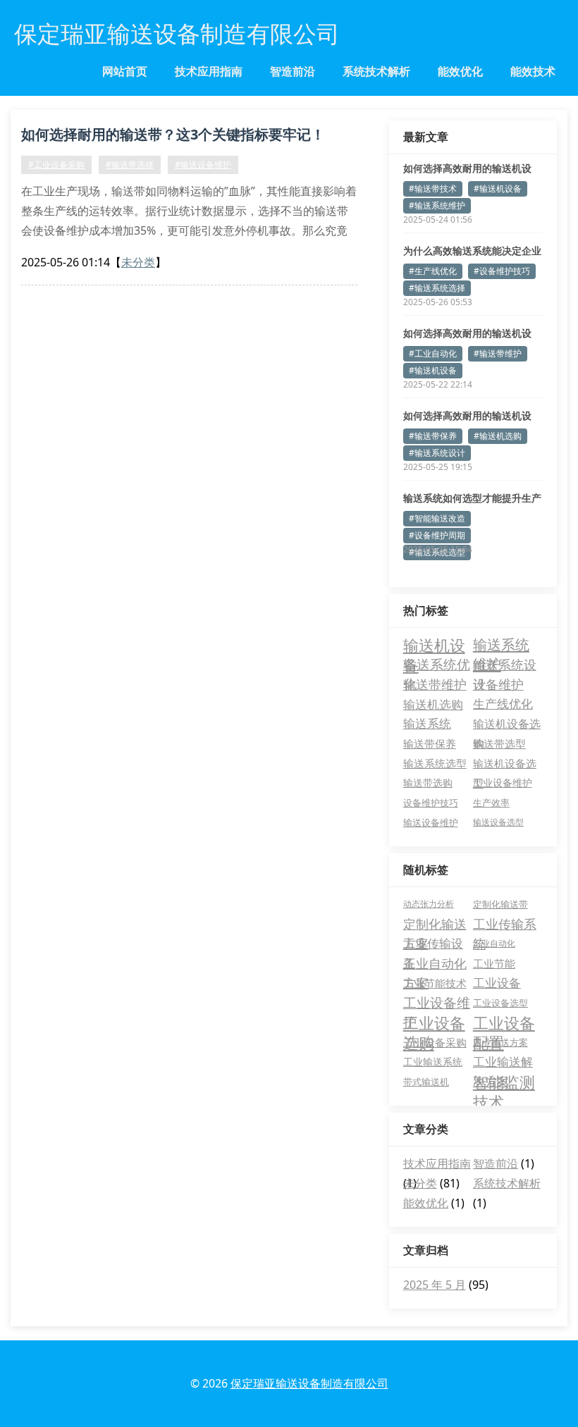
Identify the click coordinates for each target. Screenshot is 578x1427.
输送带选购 (428, 782)
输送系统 (427, 723)
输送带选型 (499, 743)
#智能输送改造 (437, 518)
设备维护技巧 (430, 802)
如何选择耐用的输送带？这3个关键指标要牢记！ (173, 134)
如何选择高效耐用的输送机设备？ (467, 168)
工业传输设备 (433, 944)
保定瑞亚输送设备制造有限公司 (309, 1383)
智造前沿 (292, 71)
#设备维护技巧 (502, 271)
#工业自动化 (433, 353)
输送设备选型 (498, 822)
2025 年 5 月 (434, 1284)
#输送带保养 (433, 436)
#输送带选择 (130, 165)
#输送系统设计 (437, 453)
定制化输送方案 (435, 924)
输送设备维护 (430, 822)
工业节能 (494, 963)
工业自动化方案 (435, 964)
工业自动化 (494, 943)
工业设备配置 (504, 1022)
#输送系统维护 (437, 205)
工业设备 (497, 983)
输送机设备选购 (507, 725)
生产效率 (491, 802)
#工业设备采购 (56, 165)
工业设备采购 (435, 1042)
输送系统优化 (436, 664)
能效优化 (460, 71)
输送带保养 (429, 743)
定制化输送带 (500, 904)
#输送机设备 (498, 188)
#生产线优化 (433, 271)
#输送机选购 (498, 436)
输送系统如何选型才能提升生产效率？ (472, 498)
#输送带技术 (433, 188)
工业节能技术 (435, 983)
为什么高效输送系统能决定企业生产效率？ (472, 251)
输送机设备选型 (504, 764)
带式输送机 (426, 1081)
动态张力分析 (428, 904)
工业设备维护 (502, 782)
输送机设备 (434, 645)
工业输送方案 (500, 1042)
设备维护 (498, 684)
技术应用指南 (208, 71)
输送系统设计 (504, 665)
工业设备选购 (434, 1022)
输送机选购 (433, 704)
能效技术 (532, 71)
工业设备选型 (500, 1002)
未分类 (138, 262)
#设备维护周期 (437, 535)
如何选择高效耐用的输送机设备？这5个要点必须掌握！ (467, 333)
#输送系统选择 (437, 288)
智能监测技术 (504, 1082)
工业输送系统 (432, 1061)
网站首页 (124, 71)
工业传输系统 (504, 924)
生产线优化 (503, 704)
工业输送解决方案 (503, 1063)
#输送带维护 (498, 353)
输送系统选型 (435, 763)
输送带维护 (435, 684)
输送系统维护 (501, 645)
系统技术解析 (376, 71)
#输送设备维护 (203, 165)
